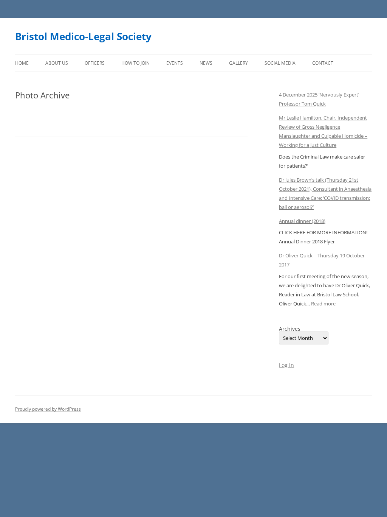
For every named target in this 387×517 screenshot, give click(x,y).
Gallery (238, 63)
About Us (56, 63)
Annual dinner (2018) (302, 221)
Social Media (280, 63)
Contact (322, 63)
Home (22, 63)
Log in (286, 365)
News (206, 63)
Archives (289, 329)
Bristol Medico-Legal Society (83, 36)
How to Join (135, 63)
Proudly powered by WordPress (48, 409)
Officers (95, 63)
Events (174, 63)
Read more (323, 303)
